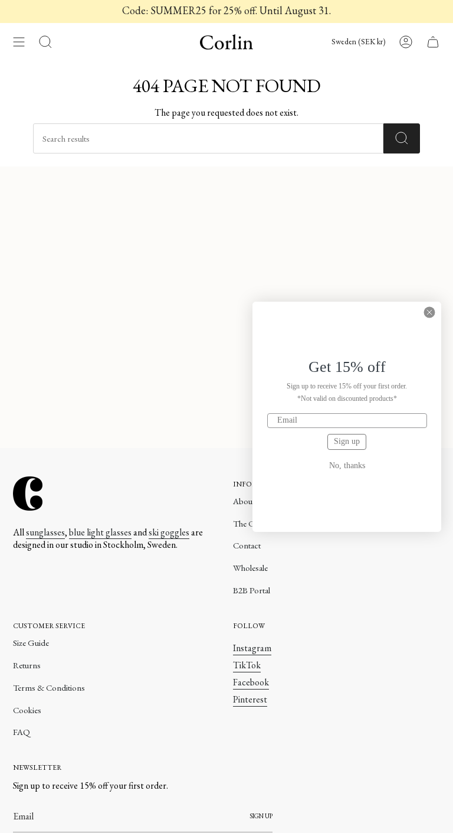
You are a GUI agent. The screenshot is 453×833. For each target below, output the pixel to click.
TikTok (247, 665)
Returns (27, 665)
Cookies (27, 710)
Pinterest (250, 699)
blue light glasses (100, 532)
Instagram (252, 648)
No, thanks (347, 466)
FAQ (21, 731)
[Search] (401, 138)
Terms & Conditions (49, 687)
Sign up (347, 441)
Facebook (251, 682)
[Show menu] (19, 41)
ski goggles (169, 532)
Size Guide (31, 642)
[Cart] (433, 41)
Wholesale (250, 567)
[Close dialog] (429, 312)
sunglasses (45, 532)
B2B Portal (251, 590)
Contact (247, 545)
